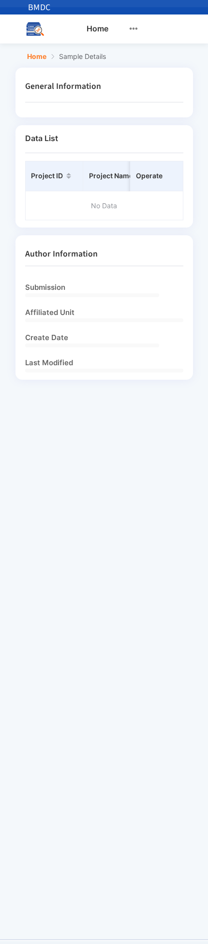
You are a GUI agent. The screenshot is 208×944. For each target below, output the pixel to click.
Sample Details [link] (82, 56)
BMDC (39, 7)
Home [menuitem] (97, 28)
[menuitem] (139, 28)
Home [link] (36, 56)
